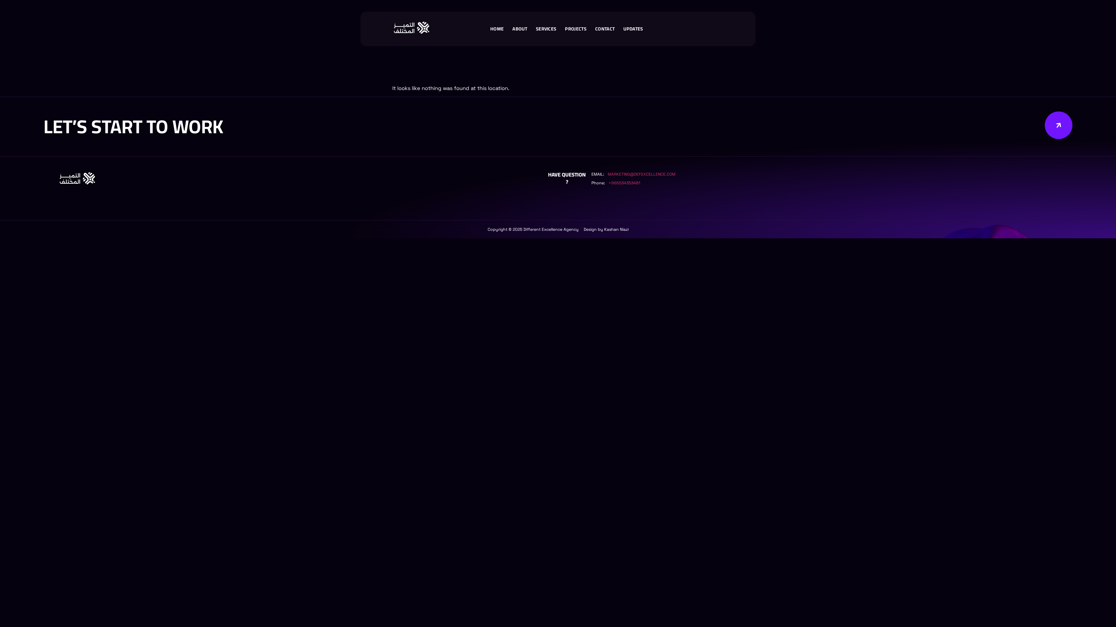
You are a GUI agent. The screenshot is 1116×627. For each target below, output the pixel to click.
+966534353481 (624, 182)
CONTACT (605, 28)
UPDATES (633, 28)
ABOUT (519, 28)
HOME (497, 28)
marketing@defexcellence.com (641, 174)
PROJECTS (575, 28)
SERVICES (546, 28)
